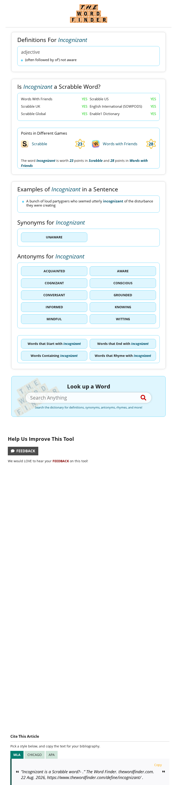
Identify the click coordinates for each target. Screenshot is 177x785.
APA (52, 754)
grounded (123, 295)
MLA (17, 754)
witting (123, 319)
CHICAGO (34, 754)
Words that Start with (54, 343)
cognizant (54, 283)
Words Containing (54, 355)
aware (123, 271)
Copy (158, 765)
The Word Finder (88, 13)
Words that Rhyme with (123, 355)
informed (54, 307)
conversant (54, 295)
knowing (123, 307)
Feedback (25, 450)
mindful (54, 319)
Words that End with (123, 343)
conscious (123, 283)
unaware (54, 237)
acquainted (54, 271)
